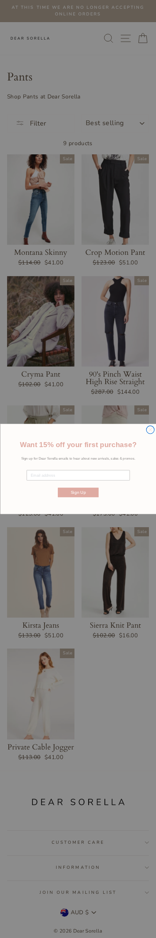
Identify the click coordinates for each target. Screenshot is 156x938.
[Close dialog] (150, 430)
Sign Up (78, 492)
